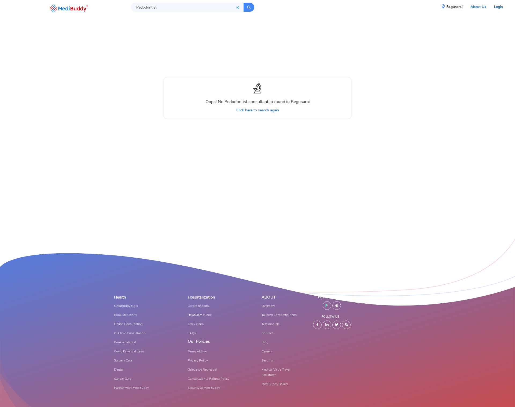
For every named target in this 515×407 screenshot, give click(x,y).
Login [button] (498, 7)
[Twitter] (336, 325)
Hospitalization (201, 297)
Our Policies (199, 341)
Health (120, 297)
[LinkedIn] (327, 325)
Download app (330, 297)
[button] (67, 8)
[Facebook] (317, 325)
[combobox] (187, 7)
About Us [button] (478, 7)
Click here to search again (257, 110)
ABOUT (269, 297)
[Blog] (346, 325)
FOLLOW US (330, 317)
